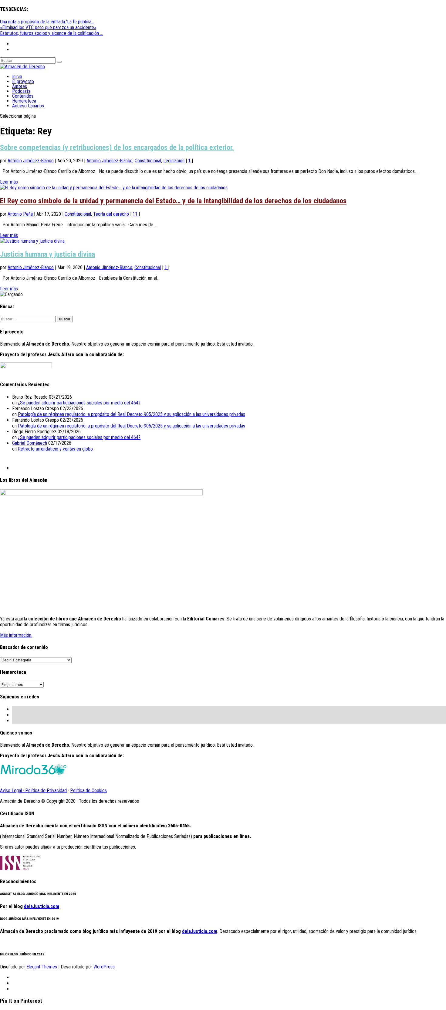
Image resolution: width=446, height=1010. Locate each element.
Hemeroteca (24, 101)
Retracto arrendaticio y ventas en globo (55, 449)
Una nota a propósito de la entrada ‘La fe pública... (47, 22)
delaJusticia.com (41, 906)
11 (136, 214)
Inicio (17, 76)
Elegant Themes (41, 967)
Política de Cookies (88, 790)
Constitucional (148, 161)
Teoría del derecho (111, 214)
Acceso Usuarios (28, 106)
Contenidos (22, 96)
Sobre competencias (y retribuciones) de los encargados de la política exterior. (117, 147)
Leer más (9, 182)
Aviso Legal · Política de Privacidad (33, 790)
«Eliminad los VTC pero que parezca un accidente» (48, 27)
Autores (19, 86)
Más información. (16, 635)
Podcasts (21, 91)
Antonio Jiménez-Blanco (31, 161)
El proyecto (23, 81)
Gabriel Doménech (29, 443)
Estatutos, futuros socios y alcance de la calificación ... (51, 33)
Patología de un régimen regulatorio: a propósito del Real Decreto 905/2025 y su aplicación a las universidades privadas (131, 414)
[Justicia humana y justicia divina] (32, 241)
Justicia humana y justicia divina (47, 254)
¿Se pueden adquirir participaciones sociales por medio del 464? (79, 403)
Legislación (173, 161)
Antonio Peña (20, 214)
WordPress (104, 967)
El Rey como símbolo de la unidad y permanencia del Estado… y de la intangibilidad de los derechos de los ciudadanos (173, 201)
